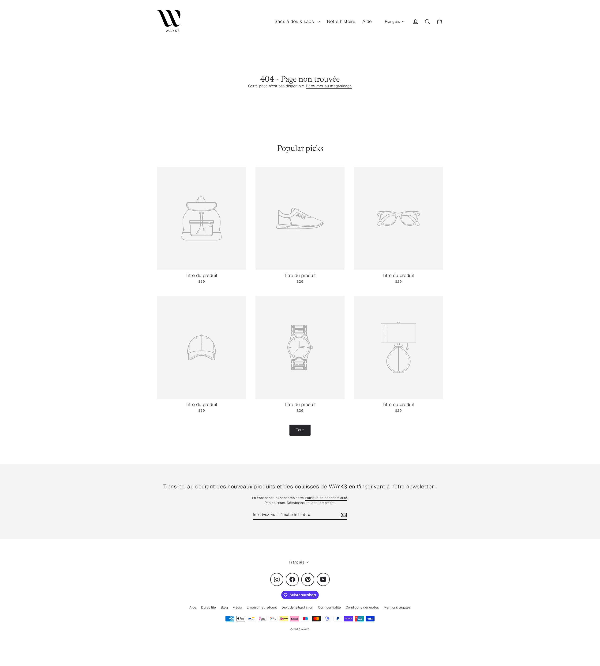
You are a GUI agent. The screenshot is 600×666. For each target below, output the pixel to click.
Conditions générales (362, 607)
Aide (367, 21)
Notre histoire (341, 21)
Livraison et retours (262, 607)
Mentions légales (397, 607)
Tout (300, 429)
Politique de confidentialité (326, 498)
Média (237, 607)
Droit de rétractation (297, 607)
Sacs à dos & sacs (294, 21)
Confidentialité (329, 607)
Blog (224, 607)
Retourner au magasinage (329, 86)
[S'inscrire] (343, 515)
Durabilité (208, 607)
